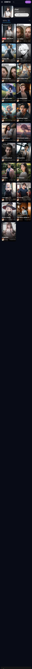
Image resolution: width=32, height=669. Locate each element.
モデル (5, 21)
